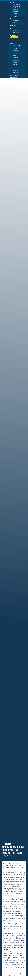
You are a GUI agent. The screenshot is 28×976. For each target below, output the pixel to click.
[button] (16, 40)
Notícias (13, 25)
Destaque (8, 844)
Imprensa (15, 57)
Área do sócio (16, 32)
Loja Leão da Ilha (15, 35)
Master (15, 64)
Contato (14, 37)
